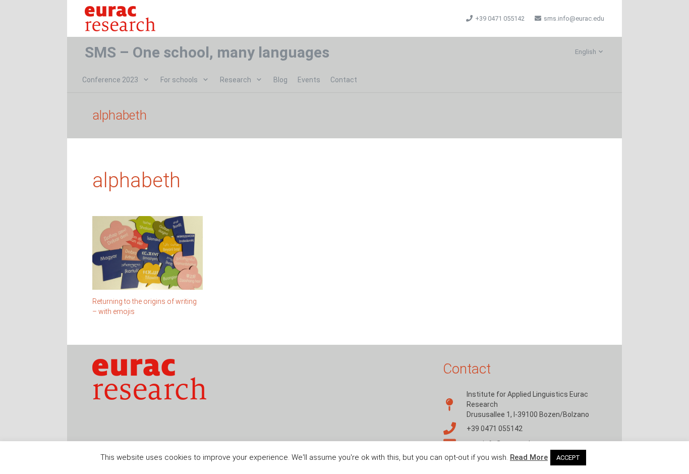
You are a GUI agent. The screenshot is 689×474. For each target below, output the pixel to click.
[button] (589, 52)
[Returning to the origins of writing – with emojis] (147, 253)
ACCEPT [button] (568, 457)
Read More (529, 457)
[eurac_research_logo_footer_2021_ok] (120, 18)
